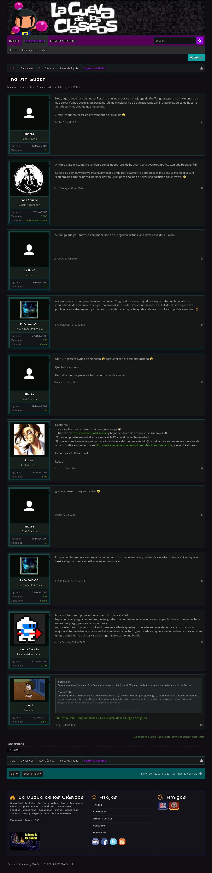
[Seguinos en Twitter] (113, 844)
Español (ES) (31, 773)
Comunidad (34, 40)
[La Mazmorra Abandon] (174, 809)
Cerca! (43, 344)
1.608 (44, 216)
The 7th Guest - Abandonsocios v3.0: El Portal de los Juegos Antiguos (101, 718)
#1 (202, 122)
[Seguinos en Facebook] (104, 844)
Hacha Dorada (29, 649)
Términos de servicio (184, 773)
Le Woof (29, 270)
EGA (13, 773)
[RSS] (122, 844)
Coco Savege (29, 200)
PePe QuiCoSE (29, 324)
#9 (202, 642)
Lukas (29, 460)
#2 (202, 188)
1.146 (44, 476)
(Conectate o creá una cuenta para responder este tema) (169, 736)
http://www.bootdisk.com (90, 433)
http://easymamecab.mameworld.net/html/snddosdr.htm (133, 445)
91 (46, 149)
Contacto (154, 773)
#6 (202, 468)
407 (45, 286)
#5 (202, 382)
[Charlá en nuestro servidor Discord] (95, 844)
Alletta (62, 87)
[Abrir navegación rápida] (201, 68)
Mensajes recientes (34, 50)
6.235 (44, 665)
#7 (202, 514)
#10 (201, 725)
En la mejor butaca (36, 220)
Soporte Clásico (27, 87)
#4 (202, 324)
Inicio (14, 40)
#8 (202, 580)
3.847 (44, 721)
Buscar (14, 50)
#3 (202, 258)
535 (45, 339)
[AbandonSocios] (163, 809)
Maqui (29, 705)
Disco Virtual (64, 40)
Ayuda (165, 773)
